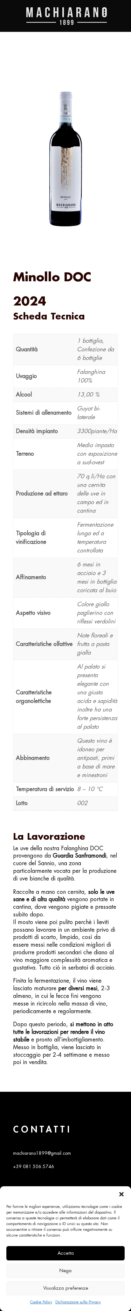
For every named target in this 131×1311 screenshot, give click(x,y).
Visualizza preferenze (65, 1288)
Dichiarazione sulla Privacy (78, 1302)
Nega (65, 1270)
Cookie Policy (41, 1302)
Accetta (66, 1253)
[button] (121, 1194)
